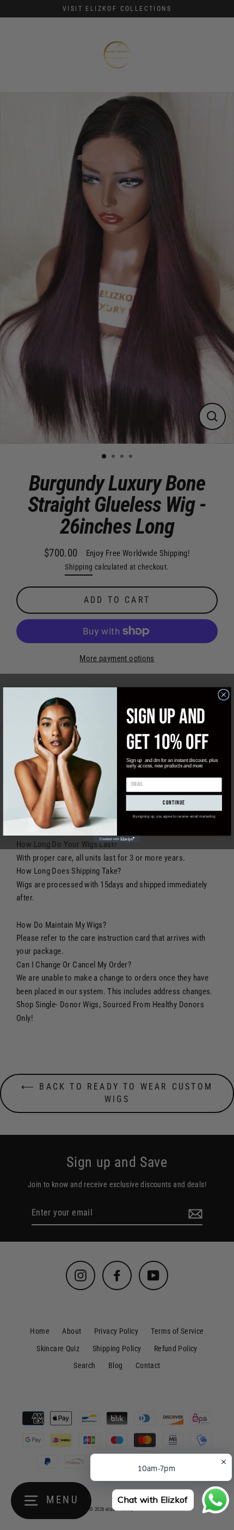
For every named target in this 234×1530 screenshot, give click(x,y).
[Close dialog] (224, 695)
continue (174, 803)
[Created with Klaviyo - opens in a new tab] (117, 839)
